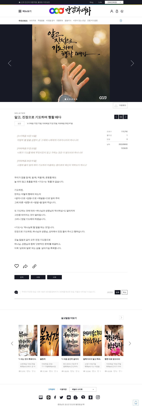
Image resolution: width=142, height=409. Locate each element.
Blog (91, 2)
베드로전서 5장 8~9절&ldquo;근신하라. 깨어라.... (70, 365)
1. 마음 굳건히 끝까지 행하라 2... (70, 359)
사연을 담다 (50, 20)
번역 (21, 277)
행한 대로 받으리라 (112, 359)
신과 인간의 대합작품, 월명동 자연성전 (35, 2)
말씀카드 (68, 20)
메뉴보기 (27, 11)
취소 (124, 292)
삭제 (54, 277)
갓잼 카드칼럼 (92, 20)
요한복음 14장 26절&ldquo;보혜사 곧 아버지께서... (27, 365)
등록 (117, 292)
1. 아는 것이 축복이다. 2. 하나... (27, 359)
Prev (12, 343)
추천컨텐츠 (23, 20)
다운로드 (122, 105)
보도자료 (32, 20)
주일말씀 (41, 20)
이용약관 (63, 389)
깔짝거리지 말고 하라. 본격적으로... (92, 359)
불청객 (42, 359)
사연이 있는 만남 (79, 20)
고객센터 (51, 389)
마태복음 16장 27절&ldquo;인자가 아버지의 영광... (113, 365)
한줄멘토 (59, 20)
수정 (38, 277)
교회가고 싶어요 (120, 20)
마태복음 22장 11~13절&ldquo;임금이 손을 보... (49, 365)
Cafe (100, 2)
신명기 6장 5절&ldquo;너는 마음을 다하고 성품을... (92, 365)
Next (130, 343)
